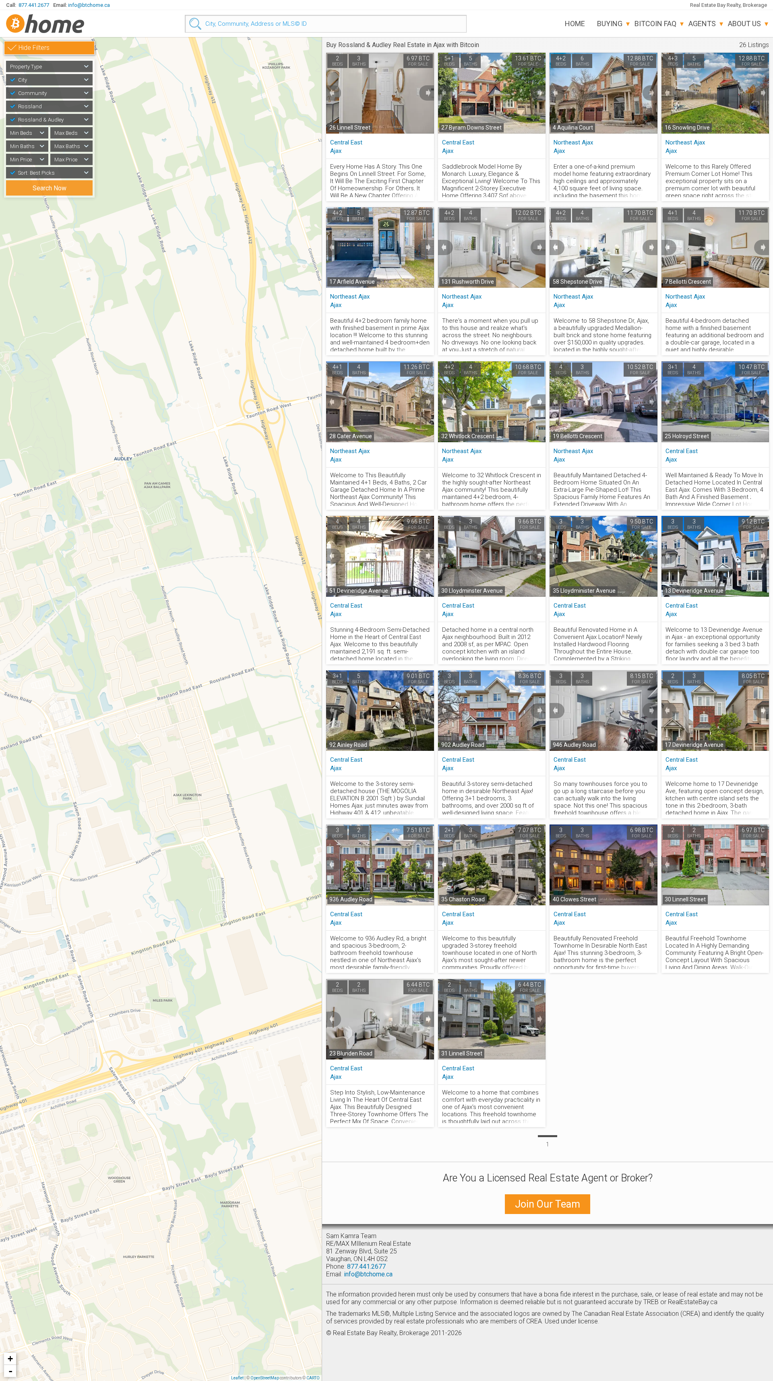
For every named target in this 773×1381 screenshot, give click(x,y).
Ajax (335, 151)
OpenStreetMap (264, 1378)
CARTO (313, 1378)
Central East (346, 142)
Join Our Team (547, 1204)
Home (575, 23)
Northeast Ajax (573, 142)
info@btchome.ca (89, 5)
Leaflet (237, 1378)
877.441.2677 (34, 5)
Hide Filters (34, 48)
